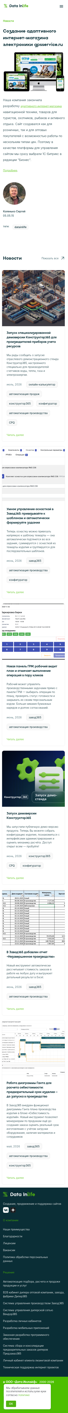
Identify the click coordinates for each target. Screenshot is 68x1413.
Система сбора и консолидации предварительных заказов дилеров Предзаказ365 (25, 1349)
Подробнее (10, 170)
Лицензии (9, 1243)
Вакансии (9, 1250)
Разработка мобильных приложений (26, 1327)
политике (24, 1395)
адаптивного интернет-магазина (41, 106)
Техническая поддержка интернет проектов (31, 1367)
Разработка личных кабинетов (22, 1321)
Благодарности (12, 1236)
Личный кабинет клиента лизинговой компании (33, 1360)
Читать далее (15, 434)
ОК (11, 1403)
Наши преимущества (16, 1229)
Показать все (50, 258)
